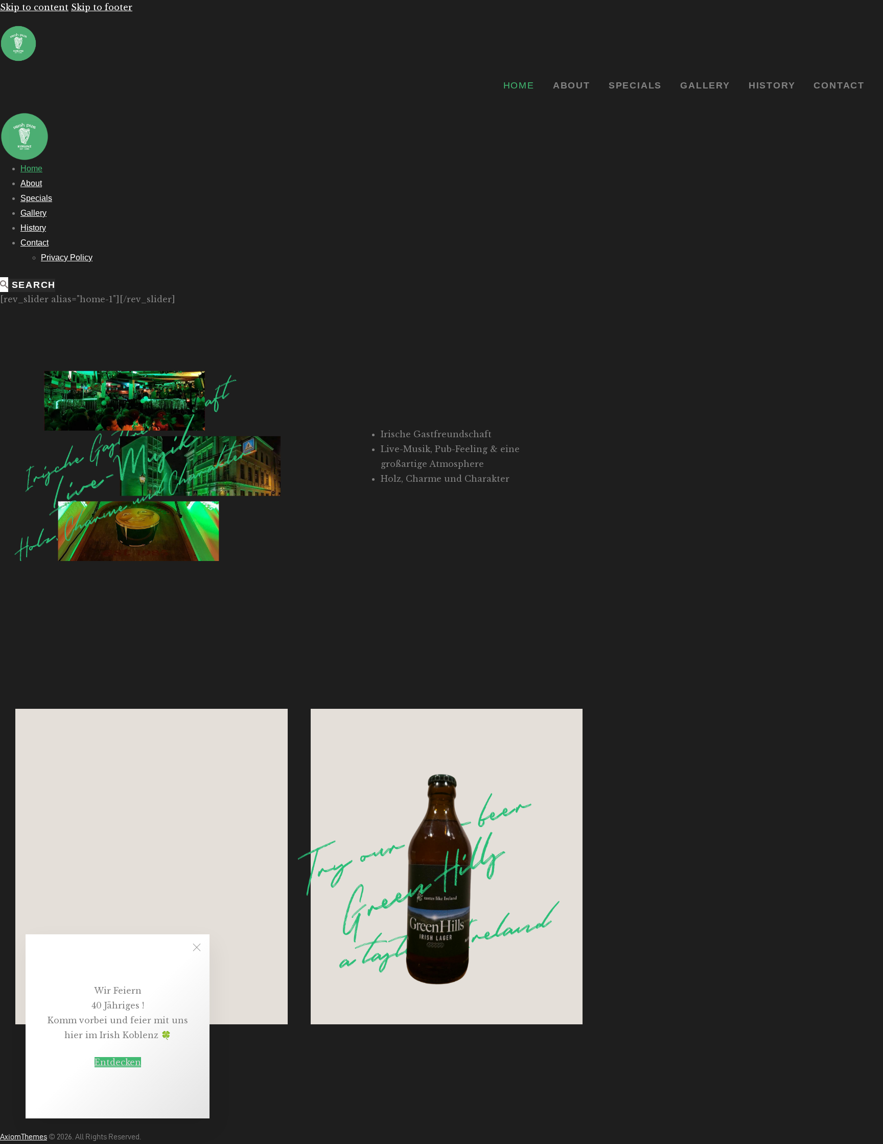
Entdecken (118, 1062)
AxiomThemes (23, 1136)
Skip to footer (101, 7)
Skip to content (34, 7)
